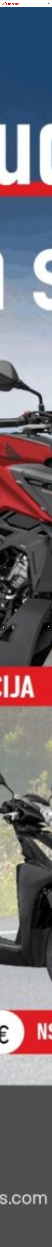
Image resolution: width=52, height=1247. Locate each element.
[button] (3, 627)
